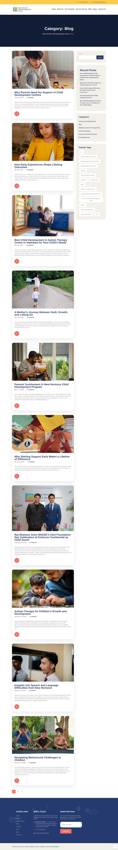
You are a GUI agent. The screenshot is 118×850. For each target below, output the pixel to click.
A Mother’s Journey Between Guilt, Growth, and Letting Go (41, 313)
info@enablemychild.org (100, 2)
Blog (80, 124)
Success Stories (81, 9)
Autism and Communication (87, 121)
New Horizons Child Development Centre (91, 199)
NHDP (18, 824)
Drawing (83, 170)
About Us (60, 9)
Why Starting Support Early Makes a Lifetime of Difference (42, 457)
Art (81, 152)
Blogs (95, 9)
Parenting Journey (84, 137)
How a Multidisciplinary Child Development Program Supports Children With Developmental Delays (90, 77)
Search (80, 54)
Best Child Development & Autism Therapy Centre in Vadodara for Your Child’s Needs (40, 241)
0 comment (30, 97)
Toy (97, 214)
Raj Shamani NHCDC (86, 214)
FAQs (90, 9)
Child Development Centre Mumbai (90, 161)
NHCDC (83, 205)
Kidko (82, 184)
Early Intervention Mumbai (87, 175)
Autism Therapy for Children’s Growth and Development (40, 612)
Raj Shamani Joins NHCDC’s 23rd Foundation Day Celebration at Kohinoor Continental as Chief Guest (42, 537)
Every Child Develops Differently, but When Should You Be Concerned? (90, 90)
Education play (94, 180)
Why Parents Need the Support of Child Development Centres (38, 93)
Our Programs (70, 9)
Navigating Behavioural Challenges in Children (37, 758)
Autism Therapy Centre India (88, 156)
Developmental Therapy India (88, 166)
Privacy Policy (55, 846)
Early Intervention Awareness (88, 134)
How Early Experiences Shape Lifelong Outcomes (38, 165)
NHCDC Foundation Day (87, 209)
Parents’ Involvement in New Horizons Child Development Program (41, 385)
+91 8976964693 (83, 2)
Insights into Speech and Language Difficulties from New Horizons (36, 686)
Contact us (19, 834)
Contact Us (102, 9)
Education (83, 180)
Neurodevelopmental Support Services (91, 194)
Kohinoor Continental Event (88, 189)
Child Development (85, 131)
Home (54, 9)
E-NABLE (18, 826)
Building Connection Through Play (89, 128)
